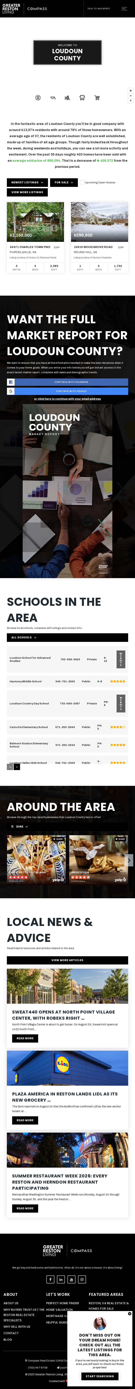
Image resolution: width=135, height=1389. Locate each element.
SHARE (59, 839)
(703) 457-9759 (38, 1367)
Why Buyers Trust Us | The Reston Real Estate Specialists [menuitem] (24, 1315)
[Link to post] (67, 986)
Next (128, 860)
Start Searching (100, 1376)
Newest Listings (25, 182)
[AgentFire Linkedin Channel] (61, 1279)
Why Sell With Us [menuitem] (17, 1327)
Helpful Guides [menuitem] (58, 1322)
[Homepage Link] (25, 8)
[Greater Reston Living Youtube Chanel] (71, 1279)
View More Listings (27, 192)
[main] (67, 617)
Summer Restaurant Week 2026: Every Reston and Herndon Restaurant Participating (60, 1182)
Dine (19, 826)
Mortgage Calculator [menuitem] (65, 1316)
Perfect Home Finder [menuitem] (62, 1303)
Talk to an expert (98, 9)
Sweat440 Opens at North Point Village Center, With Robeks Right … (63, 1015)
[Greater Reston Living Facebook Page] (50, 1279)
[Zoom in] (130, 90)
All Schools (21, 637)
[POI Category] (38, 97)
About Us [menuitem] (11, 1303)
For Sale (62, 182)
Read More (25, 1038)
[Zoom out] (130, 95)
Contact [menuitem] (11, 1333)
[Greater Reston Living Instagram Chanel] (82, 1279)
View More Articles (67, 960)
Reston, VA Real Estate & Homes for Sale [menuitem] (109, 1306)
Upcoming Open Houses (100, 182)
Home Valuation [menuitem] (59, 1310)
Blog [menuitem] (8, 1340)
